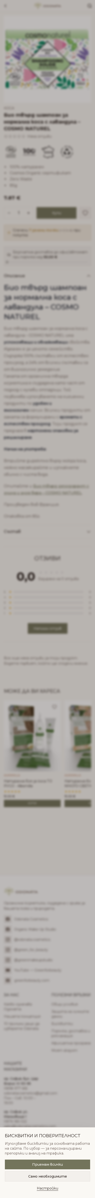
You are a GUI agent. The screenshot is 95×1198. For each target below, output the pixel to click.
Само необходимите (47, 1176)
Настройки (47, 1188)
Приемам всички (47, 1164)
